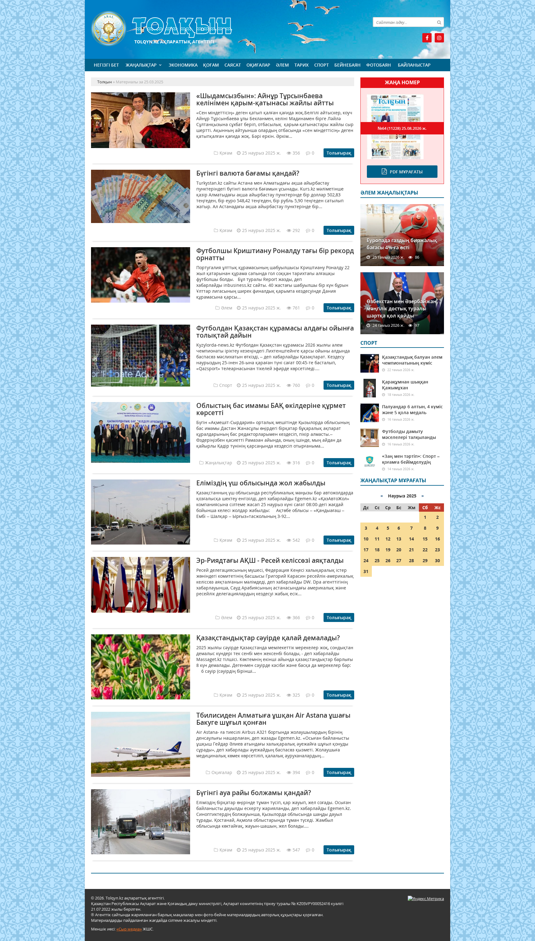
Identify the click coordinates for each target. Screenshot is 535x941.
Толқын (222, 28)
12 (387, 539)
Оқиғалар (258, 65)
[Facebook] (427, 37)
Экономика (183, 65)
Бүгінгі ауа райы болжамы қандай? (253, 792)
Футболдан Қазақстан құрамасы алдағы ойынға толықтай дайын (275, 331)
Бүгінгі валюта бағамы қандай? (247, 173)
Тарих (301, 65)
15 (425, 539)
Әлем (282, 65)
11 (377, 539)
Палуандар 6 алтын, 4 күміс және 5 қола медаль (412, 409)
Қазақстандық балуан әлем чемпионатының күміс (412, 360)
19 (387, 550)
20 (398, 550)
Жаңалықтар (141, 65)
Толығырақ (339, 153)
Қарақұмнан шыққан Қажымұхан (405, 385)
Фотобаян (378, 65)
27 (398, 560)
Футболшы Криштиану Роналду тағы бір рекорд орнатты (275, 254)
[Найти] (439, 22)
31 (365, 571)
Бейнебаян (347, 65)
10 (365, 539)
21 (411, 550)
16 (437, 539)
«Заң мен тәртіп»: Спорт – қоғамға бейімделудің (411, 459)
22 (425, 550)
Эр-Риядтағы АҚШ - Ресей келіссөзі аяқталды (270, 560)
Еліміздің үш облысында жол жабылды (260, 483)
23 (437, 550)
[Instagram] (439, 37)
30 (437, 560)
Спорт (321, 65)
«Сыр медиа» (129, 929)
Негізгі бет (106, 65)
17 (365, 550)
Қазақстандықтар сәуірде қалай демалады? (268, 637)
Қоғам (211, 65)
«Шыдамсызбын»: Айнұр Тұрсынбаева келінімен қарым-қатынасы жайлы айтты (265, 99)
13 (398, 539)
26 (387, 560)
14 (411, 539)
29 (425, 560)
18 (377, 550)
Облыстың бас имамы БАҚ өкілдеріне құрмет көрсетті (271, 409)
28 (411, 560)
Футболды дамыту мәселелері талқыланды (409, 434)
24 (365, 560)
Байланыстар (414, 65)
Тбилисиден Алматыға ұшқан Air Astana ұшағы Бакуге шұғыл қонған (273, 719)
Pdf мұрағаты (406, 172)
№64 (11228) (402, 128)
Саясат (232, 65)
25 (377, 560)
